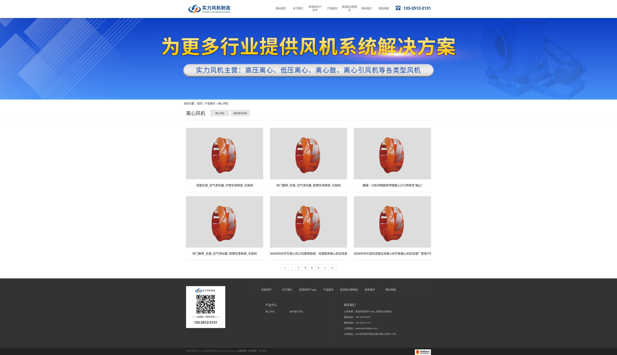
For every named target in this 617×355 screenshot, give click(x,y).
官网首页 (266, 289)
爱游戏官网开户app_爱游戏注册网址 (373, 311)
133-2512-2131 (417, 8)
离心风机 (223, 103)
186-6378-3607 (363, 317)
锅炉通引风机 (240, 113)
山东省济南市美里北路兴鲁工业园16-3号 (375, 333)
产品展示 (210, 103)
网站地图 (390, 289)
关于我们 (287, 289)
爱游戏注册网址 (349, 289)
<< (285, 267)
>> (332, 267)
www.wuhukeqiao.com (366, 328)
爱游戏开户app (307, 289)
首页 (199, 103)
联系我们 (370, 289)
